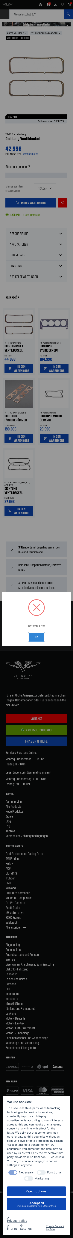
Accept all (36, 1204)
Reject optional (36, 1191)
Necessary (26, 1172)
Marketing (42, 1178)
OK (36, 637)
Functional (54, 1172)
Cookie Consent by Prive (55, 1228)
